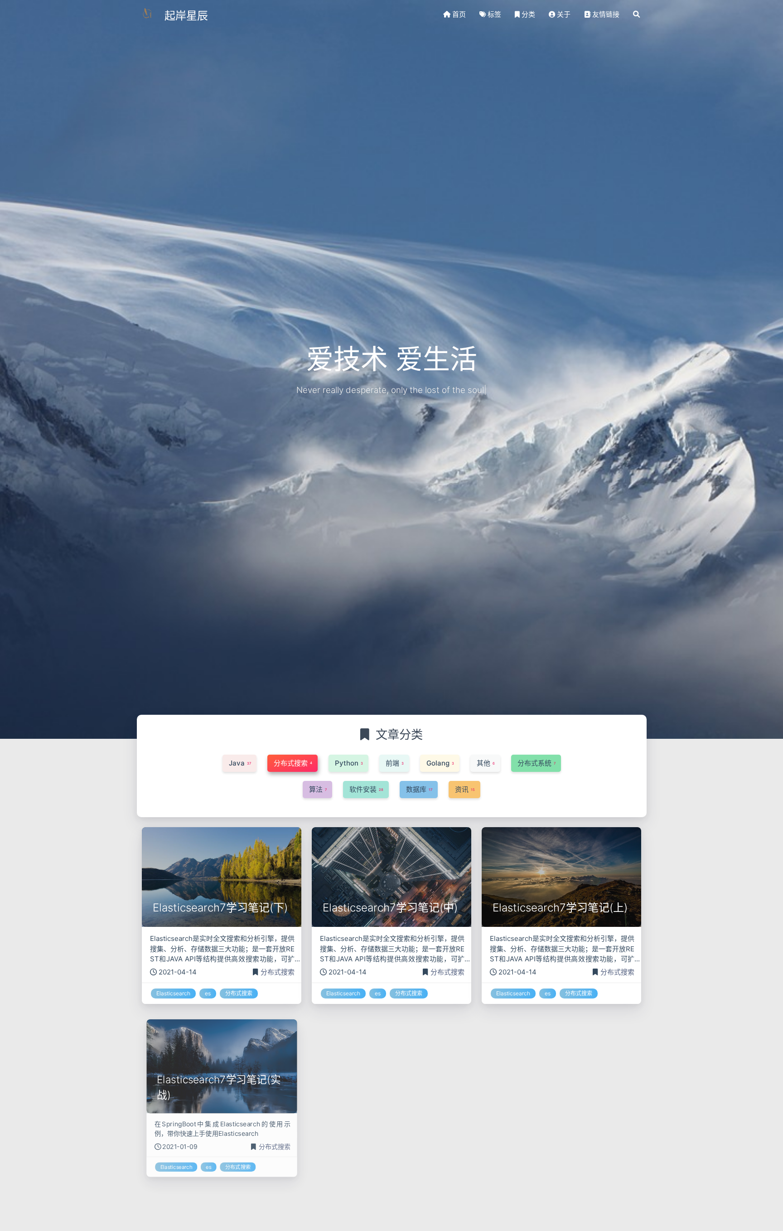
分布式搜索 (278, 972)
